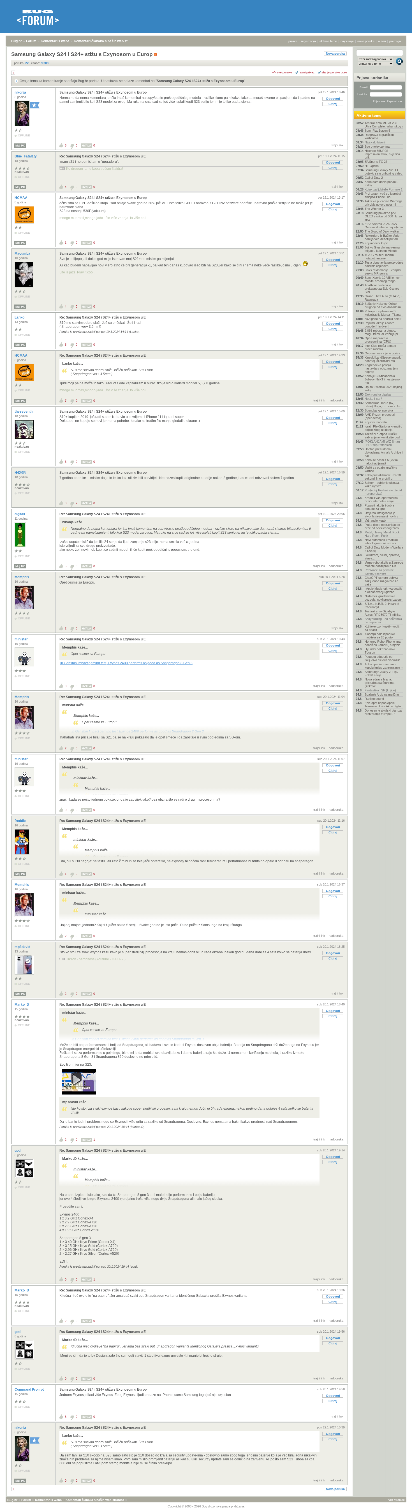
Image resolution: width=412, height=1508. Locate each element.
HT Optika (372, 166)
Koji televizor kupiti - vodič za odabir (382, 628)
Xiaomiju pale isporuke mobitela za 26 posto (380, 635)
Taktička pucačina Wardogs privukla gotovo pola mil (383, 202)
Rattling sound (374, 698)
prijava (292, 41)
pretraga (395, 41)
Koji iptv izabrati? (376, 422)
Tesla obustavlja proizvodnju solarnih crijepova (384, 264)
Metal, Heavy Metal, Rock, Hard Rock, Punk (383, 534)
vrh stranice (396, 1500)
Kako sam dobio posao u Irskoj (381, 183)
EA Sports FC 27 (376, 161)
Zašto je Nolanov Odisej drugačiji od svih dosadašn (383, 305)
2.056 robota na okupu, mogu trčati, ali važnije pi (381, 332)
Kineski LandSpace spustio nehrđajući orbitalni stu (383, 359)
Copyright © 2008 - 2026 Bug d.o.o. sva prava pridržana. (206, 1506)
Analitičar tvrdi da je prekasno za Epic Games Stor (382, 289)
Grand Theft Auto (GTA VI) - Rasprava (383, 297)
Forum (31, 41)
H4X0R (21, 473)
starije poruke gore (334, 72)
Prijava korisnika (372, 77)
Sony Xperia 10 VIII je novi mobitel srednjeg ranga (382, 279)
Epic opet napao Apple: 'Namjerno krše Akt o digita (383, 704)
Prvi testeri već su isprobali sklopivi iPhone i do (383, 195)
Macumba (23, 253)
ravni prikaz (307, 72)
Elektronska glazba (378, 394)
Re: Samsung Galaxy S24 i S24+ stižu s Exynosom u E (102, 156)
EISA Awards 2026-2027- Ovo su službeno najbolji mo (384, 225)
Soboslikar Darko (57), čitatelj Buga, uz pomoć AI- (383, 404)
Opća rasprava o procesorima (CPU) (378, 339)
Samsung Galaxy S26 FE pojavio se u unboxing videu (383, 171)
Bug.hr (16, 41)
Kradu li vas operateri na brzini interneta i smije (381, 499)
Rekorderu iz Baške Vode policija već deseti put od (382, 237)
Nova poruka (335, 53)
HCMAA (21, 198)
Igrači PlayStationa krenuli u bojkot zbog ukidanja (383, 428)
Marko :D (22, 1005)
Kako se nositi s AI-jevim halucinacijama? (381, 461)
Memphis (22, 577)
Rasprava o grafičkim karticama (379, 136)
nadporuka (336, 400)
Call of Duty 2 (374, 177)
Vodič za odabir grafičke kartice (381, 469)
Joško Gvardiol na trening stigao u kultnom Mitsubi (382, 249)
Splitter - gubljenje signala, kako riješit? (382, 484)
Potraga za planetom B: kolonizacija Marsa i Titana (383, 313)
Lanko (20, 317)
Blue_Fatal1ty (26, 156)
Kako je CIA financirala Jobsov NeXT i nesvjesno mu (382, 379)
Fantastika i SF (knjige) (380, 690)
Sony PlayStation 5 (377, 130)
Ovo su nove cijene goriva (382, 353)
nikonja (21, 92)
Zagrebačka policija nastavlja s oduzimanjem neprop (381, 368)
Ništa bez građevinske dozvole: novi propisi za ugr (383, 597)
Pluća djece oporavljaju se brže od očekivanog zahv (382, 526)
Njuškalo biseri (375, 142)
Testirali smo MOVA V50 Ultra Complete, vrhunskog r (384, 124)
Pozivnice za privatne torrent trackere (379, 571)
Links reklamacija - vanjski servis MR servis (383, 271)
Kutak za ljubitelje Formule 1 (383, 189)
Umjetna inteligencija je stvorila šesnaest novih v (382, 514)
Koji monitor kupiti (376, 243)
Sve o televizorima (377, 146)
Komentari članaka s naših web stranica (106, 41)
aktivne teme (328, 41)
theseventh (24, 411)
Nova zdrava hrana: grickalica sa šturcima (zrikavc (379, 683)
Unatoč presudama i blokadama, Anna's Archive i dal (383, 452)
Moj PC (20, 145)
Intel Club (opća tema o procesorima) (380, 347)
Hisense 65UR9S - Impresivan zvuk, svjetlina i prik (383, 154)
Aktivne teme (369, 115)
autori (382, 41)
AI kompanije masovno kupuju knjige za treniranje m (384, 666)
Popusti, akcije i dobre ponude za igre (379, 507)
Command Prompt (30, 1389)
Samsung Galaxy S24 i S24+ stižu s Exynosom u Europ (200, 81)
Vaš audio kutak (375, 520)
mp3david (23, 947)
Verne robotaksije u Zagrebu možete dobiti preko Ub (384, 564)
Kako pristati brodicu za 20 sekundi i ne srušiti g (383, 476)
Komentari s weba (55, 41)
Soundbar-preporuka (379, 410)
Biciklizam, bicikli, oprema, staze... (382, 556)
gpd (18, 1151)
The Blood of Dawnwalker (382, 231)
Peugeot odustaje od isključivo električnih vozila (382, 658)
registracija (308, 41)
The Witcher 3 (374, 208)
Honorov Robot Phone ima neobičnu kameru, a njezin (383, 643)
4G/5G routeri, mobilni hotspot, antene (379, 256)
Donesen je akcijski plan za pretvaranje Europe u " (383, 712)
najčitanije (347, 41)
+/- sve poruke (282, 72)
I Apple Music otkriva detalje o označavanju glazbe (383, 590)
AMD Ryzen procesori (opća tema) (380, 416)
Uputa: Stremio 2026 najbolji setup (383, 388)
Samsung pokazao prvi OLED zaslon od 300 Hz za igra (383, 216)
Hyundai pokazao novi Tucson (380, 650)
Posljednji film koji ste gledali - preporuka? (383, 492)
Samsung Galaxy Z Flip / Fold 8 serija (381, 673)
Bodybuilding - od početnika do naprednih (383, 620)
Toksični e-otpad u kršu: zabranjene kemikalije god (382, 435)
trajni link (337, 145)
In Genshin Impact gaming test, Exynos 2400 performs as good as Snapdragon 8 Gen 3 (126, 663)
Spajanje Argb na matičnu (382, 694)
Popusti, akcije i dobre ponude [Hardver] (379, 324)
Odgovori (333, 98)
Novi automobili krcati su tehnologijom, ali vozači (381, 541)
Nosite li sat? (373, 398)
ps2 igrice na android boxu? (383, 318)
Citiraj (332, 104)
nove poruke (365, 41)
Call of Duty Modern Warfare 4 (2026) (384, 549)
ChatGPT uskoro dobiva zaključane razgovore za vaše (381, 581)
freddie (21, 821)
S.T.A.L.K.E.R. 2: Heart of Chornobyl (382, 605)
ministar (22, 639)
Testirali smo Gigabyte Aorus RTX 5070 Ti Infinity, (383, 613)
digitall (20, 514)
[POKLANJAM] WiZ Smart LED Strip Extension (382, 443)
